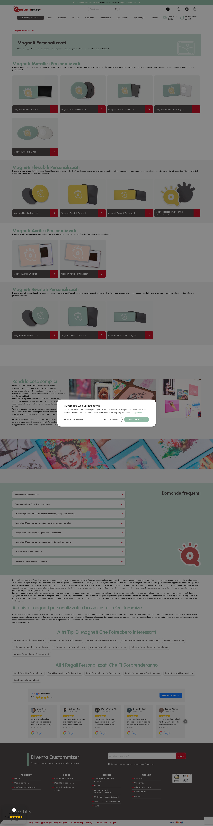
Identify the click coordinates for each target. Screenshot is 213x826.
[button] (74, 419)
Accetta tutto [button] (136, 419)
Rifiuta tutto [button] (111, 419)
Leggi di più (137, 413)
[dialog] (106, 413)
